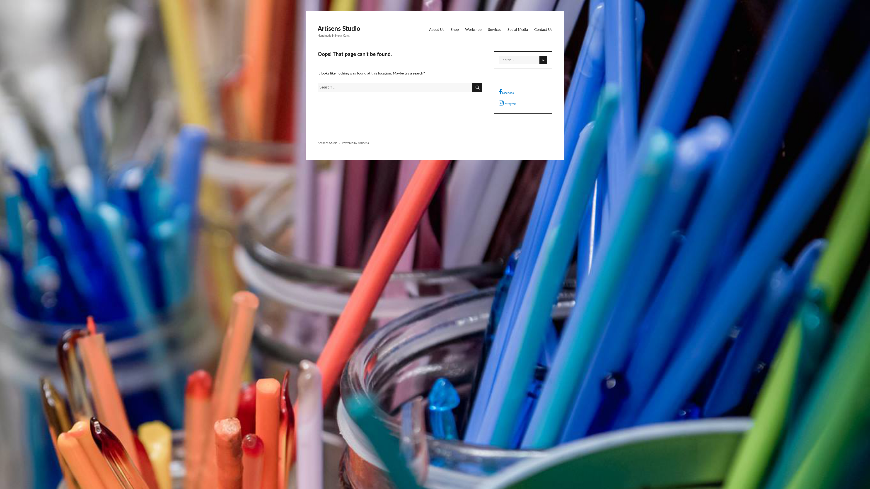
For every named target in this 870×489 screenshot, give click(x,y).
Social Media (518, 29)
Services (494, 29)
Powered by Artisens (355, 143)
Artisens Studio (339, 29)
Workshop (473, 29)
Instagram (510, 104)
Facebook (508, 93)
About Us (436, 29)
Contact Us (543, 29)
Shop (455, 29)
